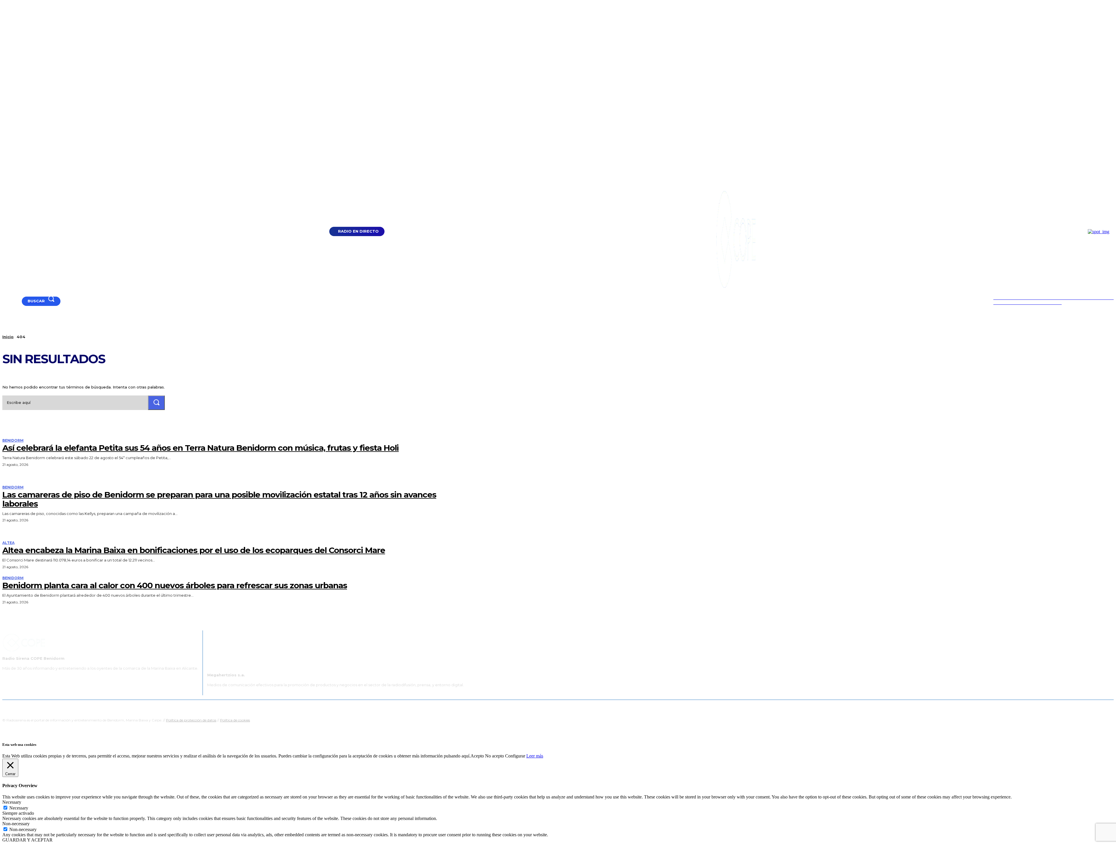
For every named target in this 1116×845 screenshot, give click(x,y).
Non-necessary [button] (16, 823)
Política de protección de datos (191, 720)
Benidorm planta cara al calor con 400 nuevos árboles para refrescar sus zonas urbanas (174, 585)
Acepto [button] (477, 755)
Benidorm (13, 440)
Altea (8, 543)
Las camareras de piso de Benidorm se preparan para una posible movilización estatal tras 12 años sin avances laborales (219, 499)
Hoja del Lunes (577, 707)
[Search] (156, 402)
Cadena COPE (502, 707)
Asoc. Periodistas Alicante (618, 707)
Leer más (534, 755)
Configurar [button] (515, 755)
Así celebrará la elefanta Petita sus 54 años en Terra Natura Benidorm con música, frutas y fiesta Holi (200, 448)
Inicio (8, 336)
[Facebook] (12, 301)
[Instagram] (19, 301)
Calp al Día (655, 707)
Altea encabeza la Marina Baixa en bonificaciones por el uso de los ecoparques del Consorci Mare (193, 550)
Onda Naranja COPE (539, 707)
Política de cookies (235, 720)
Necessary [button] (11, 802)
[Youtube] (4, 301)
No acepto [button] (494, 755)
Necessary (18, 807)
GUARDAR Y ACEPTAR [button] (27, 839)
